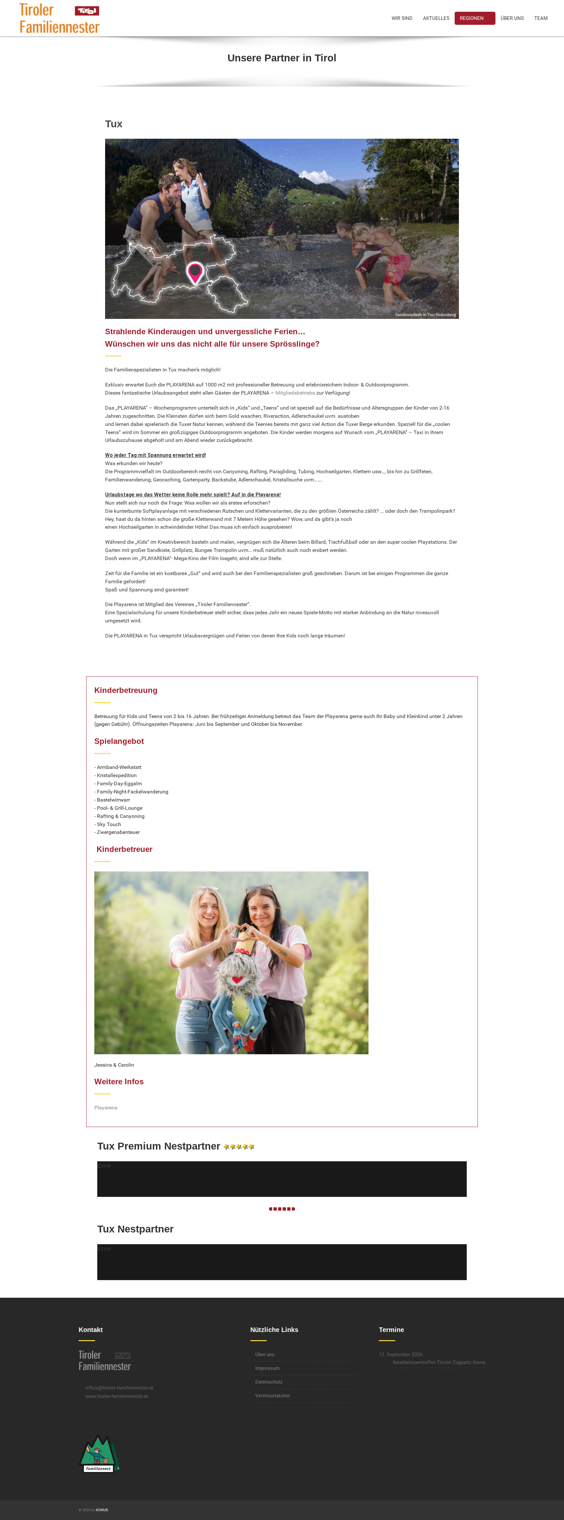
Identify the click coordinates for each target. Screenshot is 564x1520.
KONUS (102, 1510)
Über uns (264, 1354)
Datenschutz (268, 1382)
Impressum (267, 1368)
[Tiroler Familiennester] (60, 17)
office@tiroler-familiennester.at (119, 1388)
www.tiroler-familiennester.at (117, 1396)
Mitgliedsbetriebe (295, 393)
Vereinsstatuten (272, 1396)
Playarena (106, 1108)
